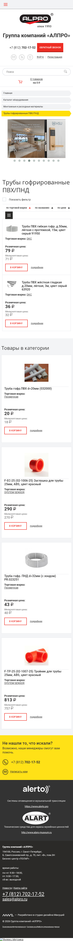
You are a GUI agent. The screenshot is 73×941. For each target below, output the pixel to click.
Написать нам (19, 771)
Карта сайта (20, 888)
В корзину (16, 267)
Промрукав (11, 396)
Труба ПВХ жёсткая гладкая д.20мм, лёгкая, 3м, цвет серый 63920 (44, 286)
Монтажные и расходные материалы (23, 106)
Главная (7, 93)
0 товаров (36, 79)
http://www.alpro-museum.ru (36, 832)
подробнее (37, 267)
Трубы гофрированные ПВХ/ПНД (21, 113)
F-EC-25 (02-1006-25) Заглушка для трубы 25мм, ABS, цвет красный (33, 482)
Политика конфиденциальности (14, 927)
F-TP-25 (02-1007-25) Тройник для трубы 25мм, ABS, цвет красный (32, 673)
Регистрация (55, 57)
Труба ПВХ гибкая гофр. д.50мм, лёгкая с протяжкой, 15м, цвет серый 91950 (44, 230)
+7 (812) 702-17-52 (23, 894)
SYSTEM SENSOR (14, 492)
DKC (29, 238)
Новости (7, 888)
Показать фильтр (20, 199)
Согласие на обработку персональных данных (43, 927)
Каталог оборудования (15, 100)
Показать (36, 936)
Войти (40, 57)
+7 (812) (23, 47)
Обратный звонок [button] (50, 47)
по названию (42, 207)
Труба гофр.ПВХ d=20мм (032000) (28, 388)
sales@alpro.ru (14, 899)
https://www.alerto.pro (36, 806)
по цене (62, 207)
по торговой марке (17, 207)
